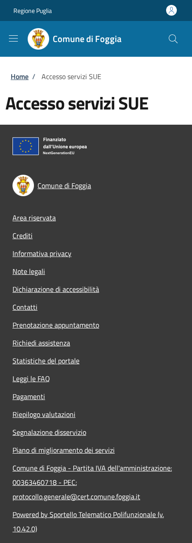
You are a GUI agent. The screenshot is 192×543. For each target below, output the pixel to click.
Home (20, 76)
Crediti (23, 235)
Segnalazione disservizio (49, 432)
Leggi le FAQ (31, 378)
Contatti (25, 307)
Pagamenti (29, 396)
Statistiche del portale (46, 360)
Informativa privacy (42, 253)
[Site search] (173, 39)
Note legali (29, 271)
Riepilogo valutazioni (44, 414)
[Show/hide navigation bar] (13, 38)
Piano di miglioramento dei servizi (64, 450)
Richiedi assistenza (41, 342)
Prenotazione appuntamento (56, 325)
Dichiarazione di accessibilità (56, 289)
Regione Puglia (32, 10)
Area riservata (34, 217)
